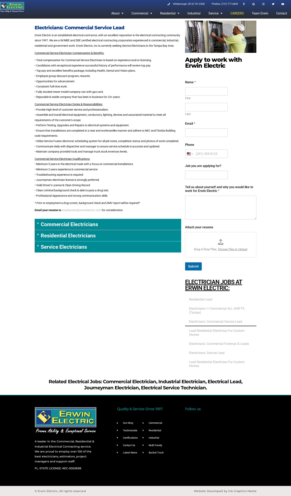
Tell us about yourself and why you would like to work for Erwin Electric (219, 189)
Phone (189, 145)
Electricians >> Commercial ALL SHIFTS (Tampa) (216, 310)
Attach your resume (199, 227)
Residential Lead (200, 299)
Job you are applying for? (203, 166)
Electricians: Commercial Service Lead (215, 321)
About (115, 13)
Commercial (139, 13)
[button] (108, 224)
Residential (168, 13)
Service (213, 13)
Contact (281, 13)
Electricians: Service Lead (206, 353)
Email (190, 123)
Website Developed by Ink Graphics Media (225, 491)
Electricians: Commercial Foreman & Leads (219, 344)
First (188, 98)
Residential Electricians (68, 236)
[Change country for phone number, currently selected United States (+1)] (189, 154)
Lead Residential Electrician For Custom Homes (216, 333)
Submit (193, 266)
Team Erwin (260, 13)
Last (188, 114)
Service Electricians (64, 247)
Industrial (194, 13)
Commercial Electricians (69, 224)
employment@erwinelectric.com (81, 210)
